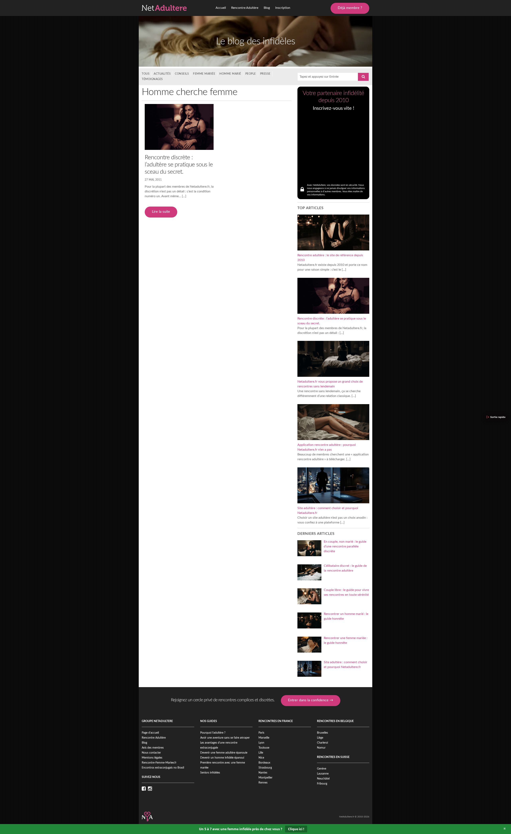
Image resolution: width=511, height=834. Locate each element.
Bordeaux (264, 762)
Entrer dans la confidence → (310, 700)
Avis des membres (153, 747)
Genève (321, 768)
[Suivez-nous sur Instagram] (151, 789)
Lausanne (323, 773)
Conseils (182, 73)
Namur (321, 747)
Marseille (263, 737)
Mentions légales (152, 757)
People (250, 73)
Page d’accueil (150, 732)
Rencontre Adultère (244, 7)
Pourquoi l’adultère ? (212, 732)
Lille (260, 752)
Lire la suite (161, 212)
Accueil (221, 7)
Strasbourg (265, 767)
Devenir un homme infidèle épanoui (222, 757)
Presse (265, 73)
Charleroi (322, 742)
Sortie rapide (497, 417)
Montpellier (265, 777)
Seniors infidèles (210, 772)
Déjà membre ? (350, 8)
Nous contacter (151, 752)
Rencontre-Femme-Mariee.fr (159, 762)
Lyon (261, 742)
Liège (320, 737)
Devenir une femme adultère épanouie (223, 752)
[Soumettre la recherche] (363, 77)
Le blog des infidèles (255, 41)
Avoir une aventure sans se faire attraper (225, 737)
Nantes (262, 772)
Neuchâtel (323, 778)
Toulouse (263, 747)
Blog (267, 7)
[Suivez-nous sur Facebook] (145, 789)
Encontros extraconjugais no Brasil (163, 767)
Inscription (282, 7)
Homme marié (230, 73)
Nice (261, 757)
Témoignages (152, 79)
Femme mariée (204, 73)
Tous (146, 73)
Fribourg (322, 783)
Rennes (262, 782)
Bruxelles (322, 732)
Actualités (162, 73)
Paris (261, 732)
